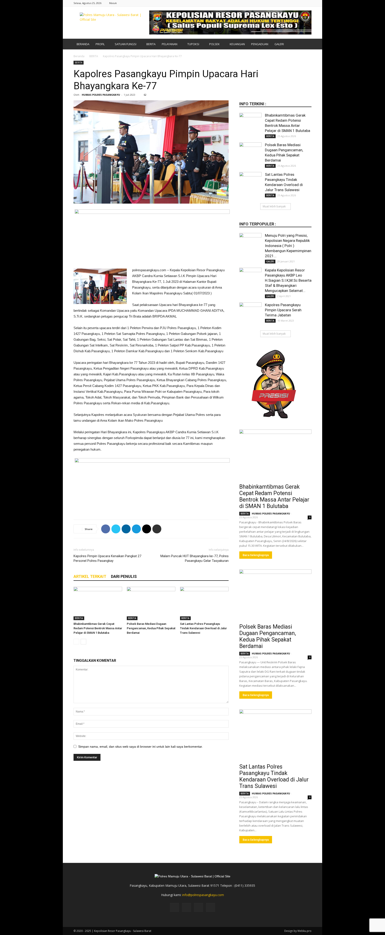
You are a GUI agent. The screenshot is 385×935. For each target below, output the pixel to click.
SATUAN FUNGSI (125, 44)
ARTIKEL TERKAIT (90, 576)
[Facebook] (286, 3)
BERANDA (83, 44)
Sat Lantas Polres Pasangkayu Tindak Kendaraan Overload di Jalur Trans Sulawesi (203, 628)
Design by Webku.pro (297, 931)
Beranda (79, 56)
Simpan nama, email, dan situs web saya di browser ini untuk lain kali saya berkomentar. (140, 746)
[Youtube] (308, 3)
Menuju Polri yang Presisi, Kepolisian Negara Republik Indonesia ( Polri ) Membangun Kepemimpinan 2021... (288, 245)
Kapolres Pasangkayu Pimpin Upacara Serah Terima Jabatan (283, 310)
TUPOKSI (193, 44)
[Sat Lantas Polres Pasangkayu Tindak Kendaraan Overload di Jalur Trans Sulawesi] (204, 603)
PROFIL (100, 44)
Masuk (113, 3)
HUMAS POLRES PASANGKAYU (101, 94)
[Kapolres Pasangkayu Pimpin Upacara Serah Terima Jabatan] (250, 313)
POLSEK (214, 44)
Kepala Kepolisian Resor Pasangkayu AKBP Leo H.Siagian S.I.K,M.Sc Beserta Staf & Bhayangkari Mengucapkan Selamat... (288, 280)
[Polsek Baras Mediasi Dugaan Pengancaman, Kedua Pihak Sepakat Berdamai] (151, 603)
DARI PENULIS (124, 576)
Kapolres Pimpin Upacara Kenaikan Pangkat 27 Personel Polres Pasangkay (107, 558)
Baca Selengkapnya (256, 555)
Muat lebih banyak (274, 206)
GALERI (279, 44)
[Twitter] (300, 3)
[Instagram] (293, 3)
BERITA (151, 44)
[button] (306, 44)
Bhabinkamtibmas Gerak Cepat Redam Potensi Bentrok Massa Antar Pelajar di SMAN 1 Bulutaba (98, 628)
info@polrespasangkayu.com (203, 895)
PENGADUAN (259, 44)
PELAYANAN (169, 44)
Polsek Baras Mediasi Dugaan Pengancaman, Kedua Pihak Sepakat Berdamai (151, 628)
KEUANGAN (237, 44)
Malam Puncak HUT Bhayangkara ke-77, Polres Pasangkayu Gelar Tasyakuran (194, 558)
